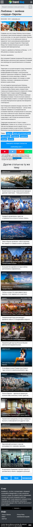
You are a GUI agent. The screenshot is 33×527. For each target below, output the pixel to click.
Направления (27, 478)
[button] (5, 152)
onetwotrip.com (16, 19)
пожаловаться (17, 158)
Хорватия (23, 136)
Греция (3, 139)
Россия (10, 139)
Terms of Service (6, 514)
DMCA (3, 516)
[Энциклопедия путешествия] (16, 2)
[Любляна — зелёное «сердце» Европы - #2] (24, 26)
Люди (16, 478)
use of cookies (18, 526)
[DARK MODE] (31, 2)
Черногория (5, 136)
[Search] (30, 7)
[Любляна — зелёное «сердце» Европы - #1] (8, 26)
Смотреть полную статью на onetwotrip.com (16, 145)
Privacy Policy (20, 514)
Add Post (4, 519)
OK (30, 525)
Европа (9, 133)
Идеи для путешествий (22, 133)
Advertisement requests (23, 516)
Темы (6, 478)
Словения (15, 136)
